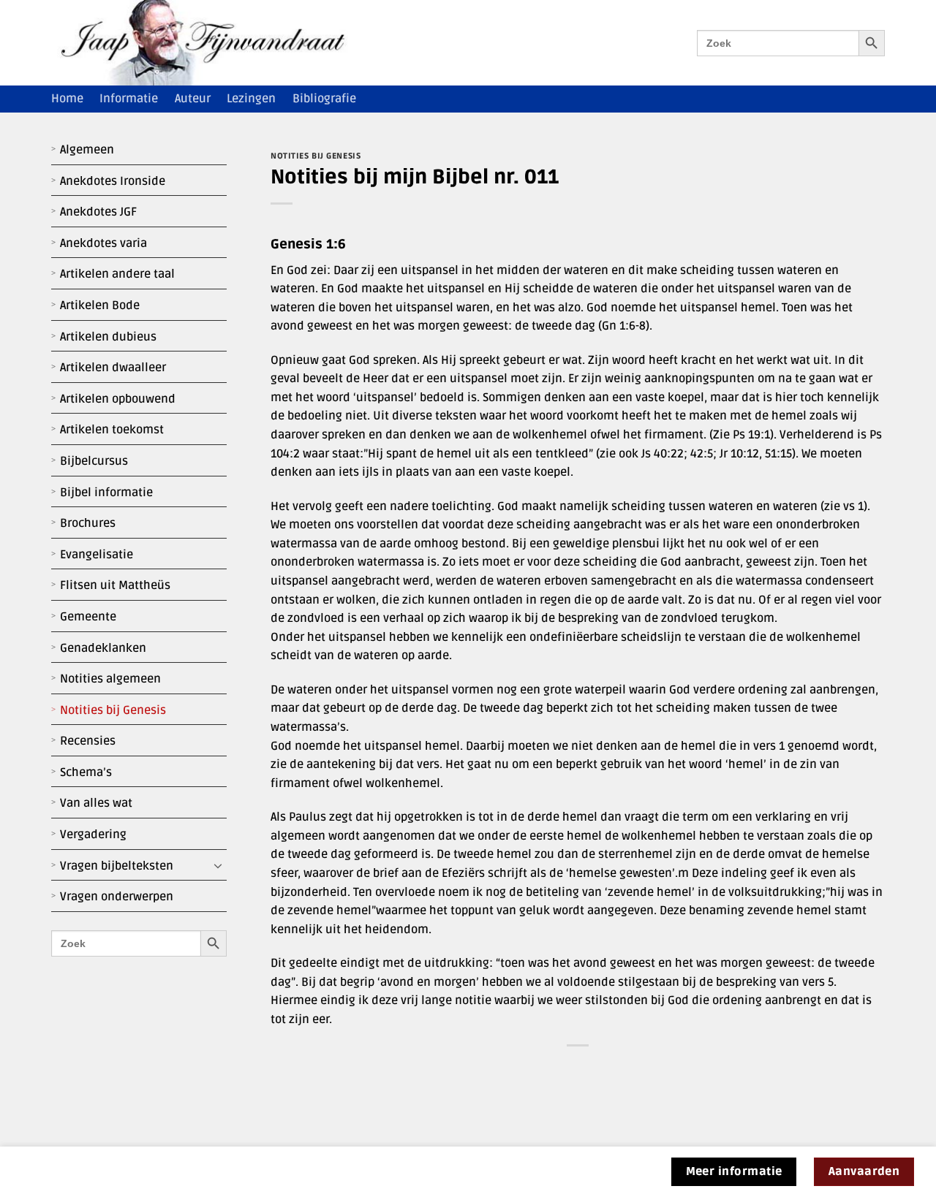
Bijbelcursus (94, 461)
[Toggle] (218, 866)
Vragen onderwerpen (116, 896)
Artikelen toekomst (112, 429)
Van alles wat (96, 803)
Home (67, 98)
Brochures (88, 523)
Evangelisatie (96, 554)
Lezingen (251, 98)
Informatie (128, 98)
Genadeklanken (103, 648)
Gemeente (88, 616)
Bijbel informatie (106, 492)
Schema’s (86, 772)
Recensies (88, 741)
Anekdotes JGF (98, 212)
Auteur (193, 98)
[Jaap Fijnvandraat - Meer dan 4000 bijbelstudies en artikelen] (213, 43)
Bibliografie (324, 98)
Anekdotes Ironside (112, 181)
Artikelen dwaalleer (113, 367)
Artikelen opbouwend (118, 399)
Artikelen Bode (100, 305)
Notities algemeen (110, 679)
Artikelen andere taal (117, 274)
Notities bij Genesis (113, 710)
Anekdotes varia (103, 243)
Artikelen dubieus (108, 337)
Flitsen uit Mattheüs (115, 585)
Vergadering (93, 834)
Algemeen (87, 149)
